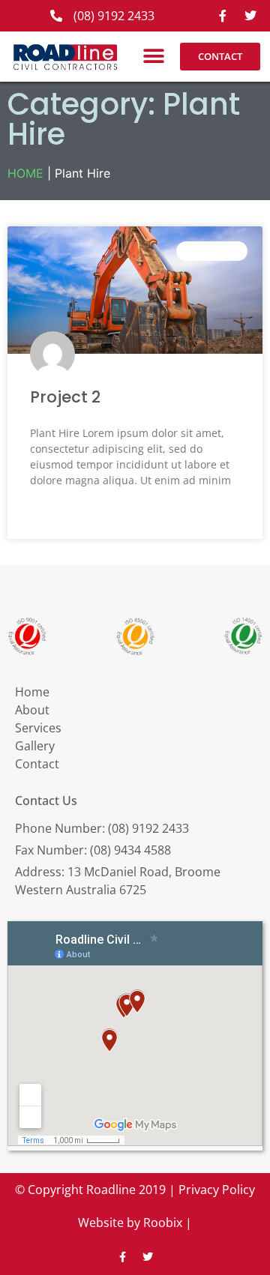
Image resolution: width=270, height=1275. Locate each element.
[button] (154, 56)
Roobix (162, 1222)
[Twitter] (250, 16)
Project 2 (65, 397)
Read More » (59, 516)
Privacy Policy (216, 1189)
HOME (26, 173)
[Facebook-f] (223, 16)
